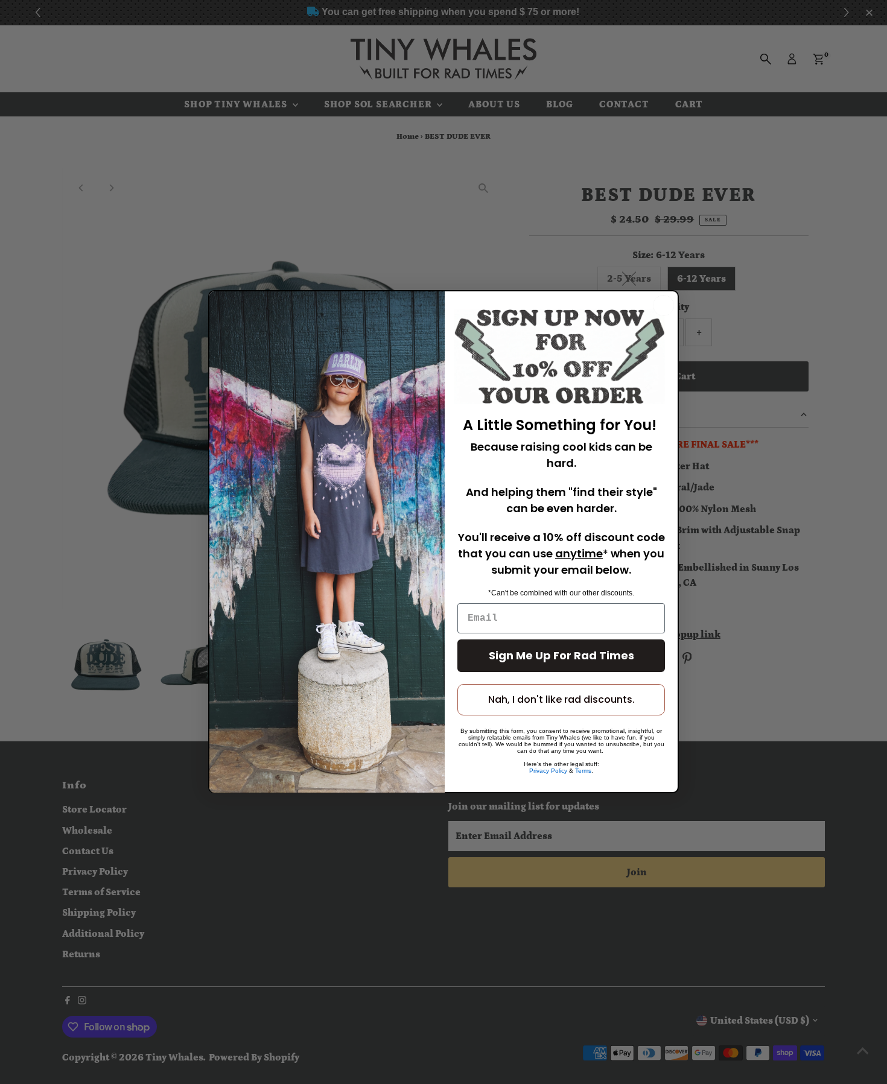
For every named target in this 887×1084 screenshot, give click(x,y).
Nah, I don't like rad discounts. (561, 700)
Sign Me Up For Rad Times (561, 656)
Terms (583, 771)
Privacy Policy (548, 771)
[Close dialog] (663, 305)
